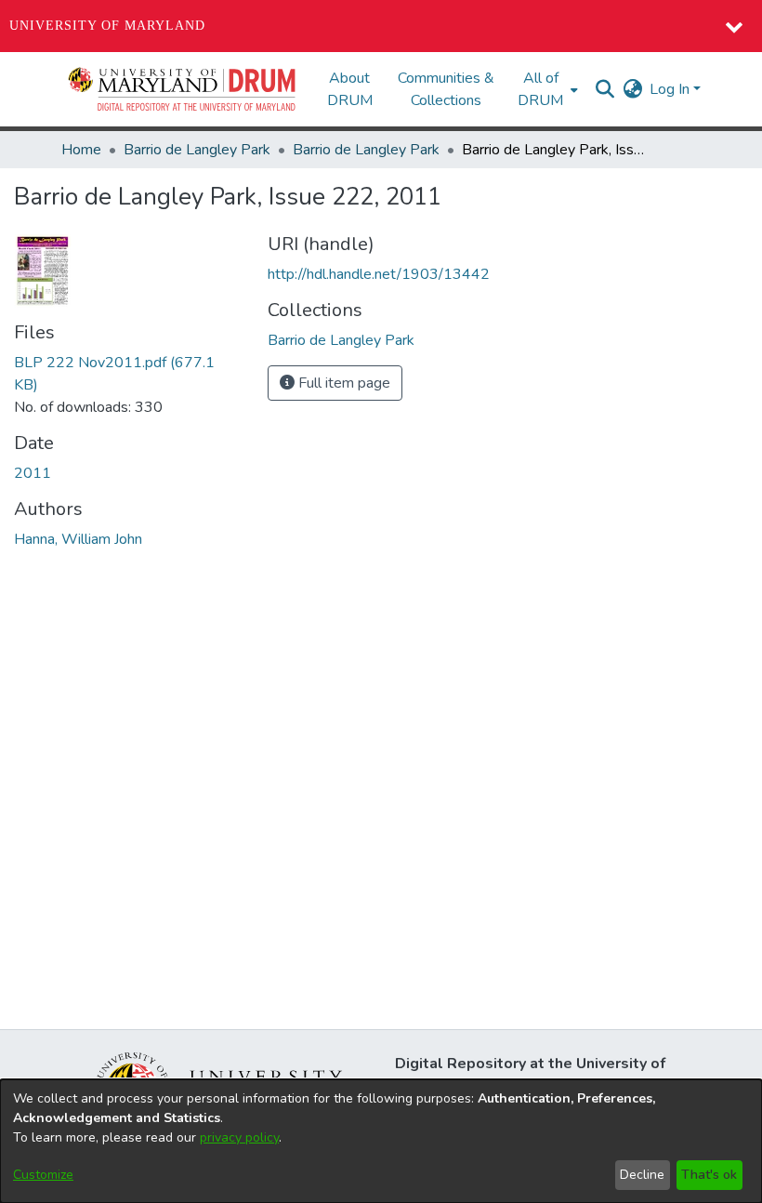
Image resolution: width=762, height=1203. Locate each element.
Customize (43, 1174)
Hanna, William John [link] (78, 539)
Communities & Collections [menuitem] (446, 89)
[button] (183, 89)
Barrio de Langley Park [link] (197, 149)
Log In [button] (671, 89)
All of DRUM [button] (540, 89)
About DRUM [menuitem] (350, 89)
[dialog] (381, 1141)
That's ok (709, 1174)
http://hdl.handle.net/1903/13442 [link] (379, 274)
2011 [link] (32, 473)
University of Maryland (107, 26)
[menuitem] (546, 89)
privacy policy (239, 1137)
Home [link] (81, 149)
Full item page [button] (342, 383)
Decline (642, 1174)
